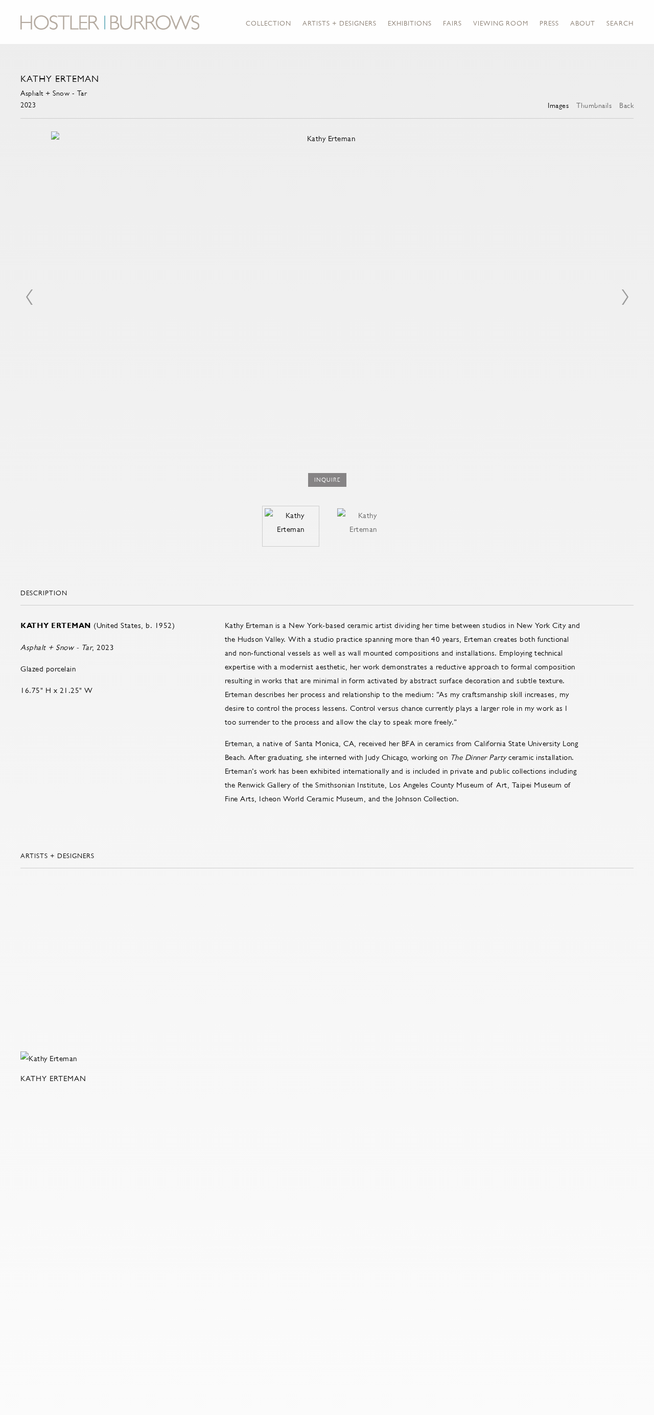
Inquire (327, 480)
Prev (29, 297)
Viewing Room (500, 23)
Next (624, 297)
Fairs (452, 23)
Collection (268, 23)
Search (620, 23)
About (582, 23)
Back (626, 105)
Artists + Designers (339, 23)
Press (549, 23)
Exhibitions (410, 23)
